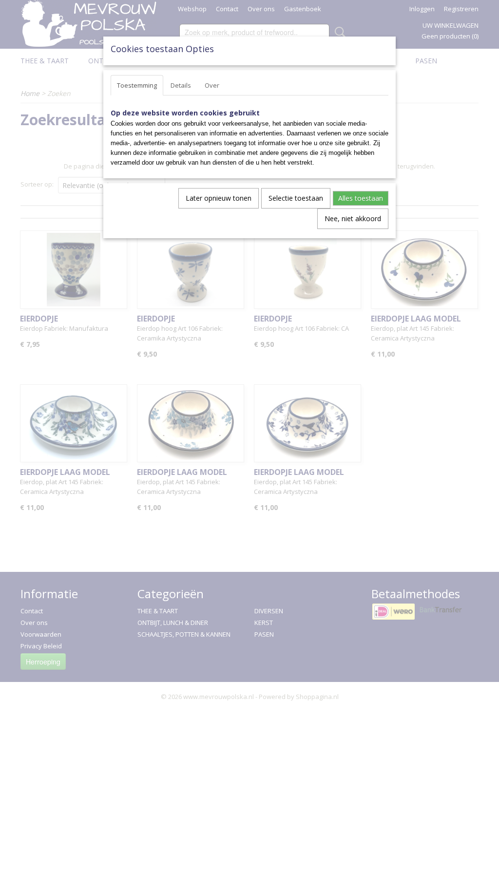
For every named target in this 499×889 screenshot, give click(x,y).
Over (212, 85)
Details (181, 85)
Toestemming (137, 85)
